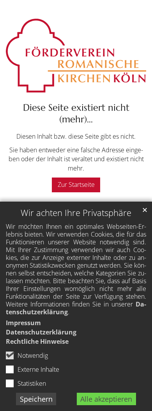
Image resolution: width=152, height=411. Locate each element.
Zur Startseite (76, 184)
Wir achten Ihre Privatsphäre (76, 212)
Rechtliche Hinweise (37, 341)
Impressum (23, 323)
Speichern (36, 399)
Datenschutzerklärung (41, 332)
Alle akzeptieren (106, 399)
